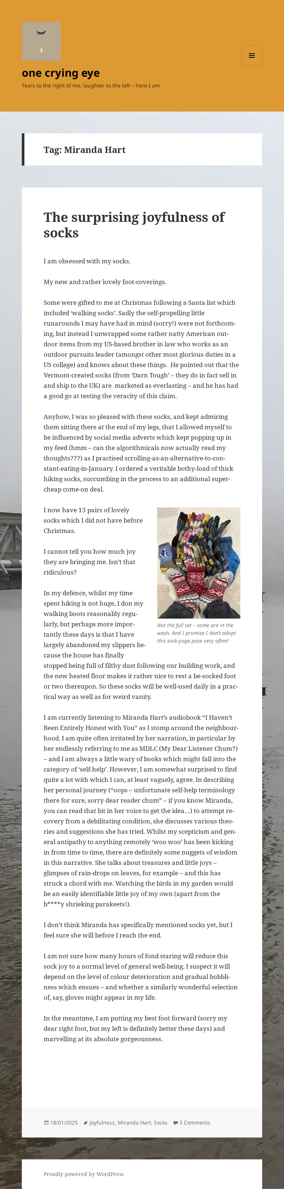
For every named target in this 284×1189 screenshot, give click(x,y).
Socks (161, 1122)
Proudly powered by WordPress (84, 1174)
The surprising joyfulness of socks (134, 224)
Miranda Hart (134, 1122)
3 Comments (194, 1122)
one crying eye (61, 72)
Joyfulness (102, 1122)
